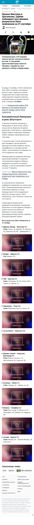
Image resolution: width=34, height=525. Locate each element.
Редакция (4, 479)
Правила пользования (23, 479)
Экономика (27, 6)
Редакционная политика (8, 482)
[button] (5, 32)
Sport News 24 (6, 8)
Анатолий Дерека (11, 27)
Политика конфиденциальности (23, 482)
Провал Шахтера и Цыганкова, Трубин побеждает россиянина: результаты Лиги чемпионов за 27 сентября (24, 8)
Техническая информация (24, 486)
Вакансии (4, 490)
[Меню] (3, 2)
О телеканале (5, 485)
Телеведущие (5, 487)
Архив (18, 491)
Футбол (13, 8)
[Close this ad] (33, 515)
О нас (3, 476)
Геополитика (16, 6)
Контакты (19, 488)
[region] (17, 520)
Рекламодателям (21, 476)
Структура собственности (8, 493)
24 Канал (4, 6)
